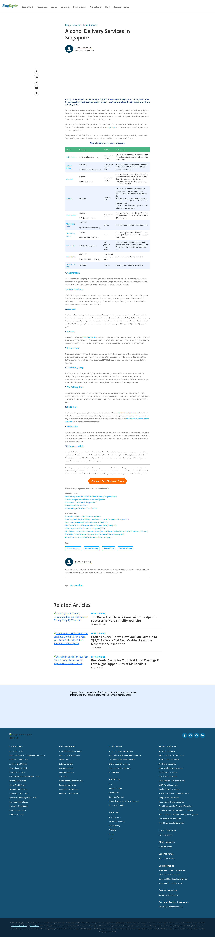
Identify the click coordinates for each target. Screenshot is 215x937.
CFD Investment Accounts (119, 764)
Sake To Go (70, 246)
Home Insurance (165, 835)
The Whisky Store (75, 387)
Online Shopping (73, 548)
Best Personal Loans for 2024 (71, 781)
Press (111, 838)
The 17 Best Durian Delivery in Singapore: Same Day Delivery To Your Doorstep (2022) (95, 534)
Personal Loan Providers (69, 793)
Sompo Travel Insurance (169, 797)
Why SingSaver (115, 817)
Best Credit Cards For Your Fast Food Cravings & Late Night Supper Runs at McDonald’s (125, 662)
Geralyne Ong (83, 47)
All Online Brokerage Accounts (121, 751)
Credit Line (63, 759)
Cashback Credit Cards (18, 759)
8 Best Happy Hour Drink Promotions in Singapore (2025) (85, 528)
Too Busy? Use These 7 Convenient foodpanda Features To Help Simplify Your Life (124, 619)
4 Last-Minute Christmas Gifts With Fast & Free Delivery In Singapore (89, 537)
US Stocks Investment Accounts (122, 759)
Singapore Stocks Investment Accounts (125, 755)
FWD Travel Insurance (168, 776)
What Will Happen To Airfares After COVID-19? (81, 508)
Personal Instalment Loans (70, 751)
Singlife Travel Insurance (169, 789)
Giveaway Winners (116, 797)
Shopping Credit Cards (18, 793)
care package (110, 127)
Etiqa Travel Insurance (168, 772)
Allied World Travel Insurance (171, 768)
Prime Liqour (71, 215)
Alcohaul (69, 179)
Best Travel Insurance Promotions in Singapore (178, 814)
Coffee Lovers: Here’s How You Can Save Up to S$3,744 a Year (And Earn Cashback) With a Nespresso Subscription (124, 640)
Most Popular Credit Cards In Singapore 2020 (80, 503)
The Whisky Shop (75, 367)
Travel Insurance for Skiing (170, 819)
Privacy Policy (114, 825)
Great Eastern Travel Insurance (172, 781)
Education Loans (66, 768)
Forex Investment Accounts (120, 768)
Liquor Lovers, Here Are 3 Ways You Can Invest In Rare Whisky (86, 522)
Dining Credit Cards (17, 781)
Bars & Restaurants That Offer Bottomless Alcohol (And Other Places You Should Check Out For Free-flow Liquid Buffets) (106, 531)
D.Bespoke (70, 257)
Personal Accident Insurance (171, 907)
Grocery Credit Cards (18, 789)
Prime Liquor (73, 348)
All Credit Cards (16, 751)
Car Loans (63, 776)
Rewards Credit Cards (18, 768)
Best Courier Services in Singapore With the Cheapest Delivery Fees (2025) (91, 525)
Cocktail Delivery (91, 548)
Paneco (69, 198)
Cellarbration (71, 157)
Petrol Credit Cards (17, 785)
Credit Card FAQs (16, 814)
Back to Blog (75, 585)
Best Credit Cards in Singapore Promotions (27, 755)
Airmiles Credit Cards (18, 764)
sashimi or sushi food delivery (127, 413)
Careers (112, 834)
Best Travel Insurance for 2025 (171, 755)
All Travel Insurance (167, 751)
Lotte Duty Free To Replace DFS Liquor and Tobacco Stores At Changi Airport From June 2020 (97, 519)
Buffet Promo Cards (17, 810)
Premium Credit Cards (18, 806)
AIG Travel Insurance (167, 764)
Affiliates (112, 830)
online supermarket (89, 337)
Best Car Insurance (167, 858)
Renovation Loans (66, 772)
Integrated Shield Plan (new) (170, 883)
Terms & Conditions (117, 821)
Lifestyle (76, 25)
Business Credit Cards (18, 802)
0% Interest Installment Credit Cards (24, 776)
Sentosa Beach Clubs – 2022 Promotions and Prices (83, 516)
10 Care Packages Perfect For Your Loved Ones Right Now (85, 500)
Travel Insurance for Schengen (171, 823)
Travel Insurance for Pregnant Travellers (175, 806)
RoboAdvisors (114, 772)
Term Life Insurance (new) (169, 874)
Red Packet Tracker (117, 805)
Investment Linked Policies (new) (172, 870)
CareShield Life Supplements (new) (173, 879)
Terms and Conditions (19, 926)
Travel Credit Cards (17, 772)
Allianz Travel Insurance (169, 759)
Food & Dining (90, 25)
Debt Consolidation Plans (69, 755)
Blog (107, 7)
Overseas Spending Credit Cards (23, 797)
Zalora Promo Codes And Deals (76, 505)
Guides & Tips (109, 548)
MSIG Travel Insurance (168, 785)
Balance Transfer (66, 764)
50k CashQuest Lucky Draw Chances (124, 801)
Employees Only (76, 446)
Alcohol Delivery (69, 167)
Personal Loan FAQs (67, 785)
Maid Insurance (165, 847)
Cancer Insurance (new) (168, 895)
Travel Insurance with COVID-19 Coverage (176, 810)
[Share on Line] (36, 93)
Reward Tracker (121, 7)
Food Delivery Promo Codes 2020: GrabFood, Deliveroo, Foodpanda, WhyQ (91, 497)
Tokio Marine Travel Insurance (171, 802)
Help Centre (114, 792)
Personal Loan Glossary (69, 789)
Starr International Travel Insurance (174, 793)
